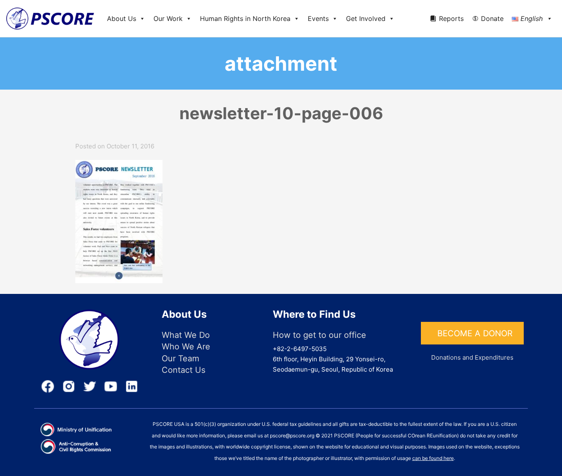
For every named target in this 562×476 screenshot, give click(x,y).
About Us (121, 18)
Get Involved (366, 18)
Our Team (180, 358)
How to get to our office (319, 335)
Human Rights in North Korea (245, 18)
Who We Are (186, 346)
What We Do (186, 335)
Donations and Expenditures (472, 357)
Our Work (168, 18)
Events (318, 18)
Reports (451, 18)
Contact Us (183, 370)
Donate (492, 18)
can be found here (433, 458)
